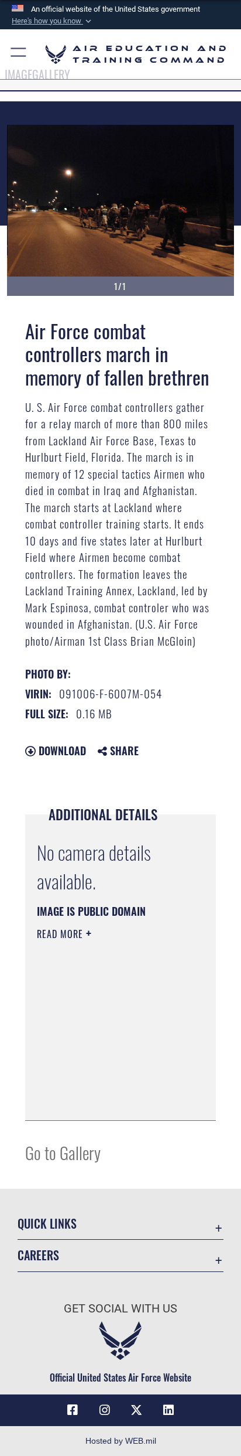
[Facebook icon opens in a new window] (72, 1410)
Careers (38, 1255)
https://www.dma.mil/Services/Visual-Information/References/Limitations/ (108, 1098)
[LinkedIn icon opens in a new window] (168, 1410)
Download (61, 750)
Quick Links (47, 1223)
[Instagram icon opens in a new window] (104, 1410)
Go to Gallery (63, 1152)
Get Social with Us (120, 1308)
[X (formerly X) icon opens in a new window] (136, 1410)
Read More (61, 934)
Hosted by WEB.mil (120, 1440)
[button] (53, 21)
